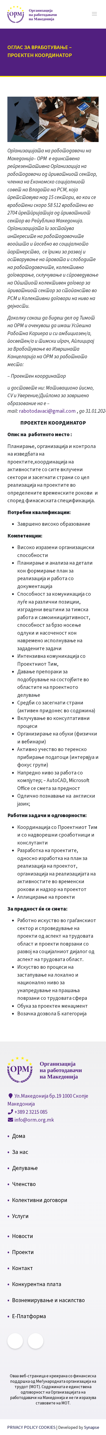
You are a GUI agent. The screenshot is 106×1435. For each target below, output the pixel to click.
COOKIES (47, 1427)
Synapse (91, 1427)
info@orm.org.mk (34, 1120)
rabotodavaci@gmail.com (47, 411)
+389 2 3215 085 (30, 1112)
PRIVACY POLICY (23, 1427)
